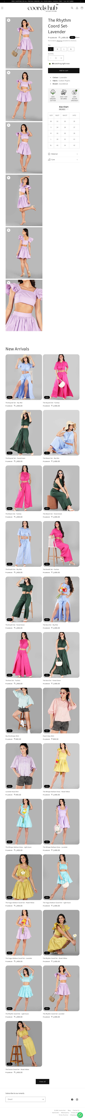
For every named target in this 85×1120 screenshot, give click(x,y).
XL (71, 49)
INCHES (62, 109)
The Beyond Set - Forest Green (15, 458)
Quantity (51, 54)
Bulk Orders (55, 1112)
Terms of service (63, 1115)
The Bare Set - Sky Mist (50, 625)
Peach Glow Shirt (48, 736)
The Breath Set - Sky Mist (14, 569)
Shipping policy (75, 1115)
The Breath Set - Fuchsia (51, 569)
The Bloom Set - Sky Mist (51, 458)
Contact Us (76, 1110)
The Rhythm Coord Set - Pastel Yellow (55, 958)
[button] (72, 8)
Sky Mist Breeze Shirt (12, 736)
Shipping (59, 40)
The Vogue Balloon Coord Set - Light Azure (57, 903)
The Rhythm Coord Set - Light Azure (17, 1014)
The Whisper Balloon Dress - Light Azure (18, 847)
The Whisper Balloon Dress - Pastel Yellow (56, 792)
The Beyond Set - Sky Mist (14, 403)
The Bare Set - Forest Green (52, 680)
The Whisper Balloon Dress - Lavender (55, 847)
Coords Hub (62, 1110)
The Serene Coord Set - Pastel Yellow (17, 1069)
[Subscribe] (42, 1099)
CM (67, 109)
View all (42, 1082)
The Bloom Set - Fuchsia (13, 514)
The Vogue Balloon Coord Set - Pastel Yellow (20, 903)
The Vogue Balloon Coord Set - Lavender (19, 958)
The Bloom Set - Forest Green (52, 514)
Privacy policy (75, 1112)
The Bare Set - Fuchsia (13, 680)
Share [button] (77, 37)
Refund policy (65, 1112)
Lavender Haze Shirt (12, 792)
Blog (69, 1110)
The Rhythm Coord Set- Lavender (53, 1014)
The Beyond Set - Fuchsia (51, 403)
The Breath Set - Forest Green (15, 625)
